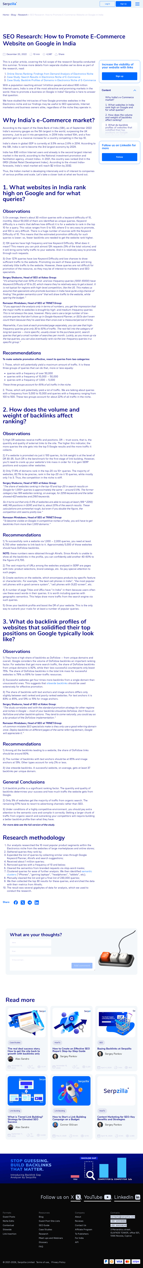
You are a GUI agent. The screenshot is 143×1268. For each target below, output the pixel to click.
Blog (13, 14)
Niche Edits (8, 1221)
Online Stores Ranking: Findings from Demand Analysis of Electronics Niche (50, 73)
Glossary (43, 1242)
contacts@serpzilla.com (122, 1216)
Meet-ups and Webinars (51, 1238)
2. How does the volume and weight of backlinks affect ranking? (118, 117)
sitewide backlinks (57, 683)
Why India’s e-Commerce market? (119, 99)
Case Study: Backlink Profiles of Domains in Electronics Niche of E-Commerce (51, 80)
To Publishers (82, 1233)
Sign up (119, 76)
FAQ (41, 1246)
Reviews (79, 1221)
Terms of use (42, 1262)
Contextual (8, 1225)
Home (6, 14)
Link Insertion (9, 1233)
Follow (119, 157)
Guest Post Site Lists (49, 1221)
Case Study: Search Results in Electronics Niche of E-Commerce (43, 77)
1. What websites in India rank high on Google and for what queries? (119, 107)
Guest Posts (9, 1216)
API (76, 1242)
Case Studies (45, 1229)
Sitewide (7, 1229)
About (78, 1216)
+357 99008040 (118, 1225)
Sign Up (123, 4)
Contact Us (80, 1225)
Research (23, 14)
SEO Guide (44, 1225)
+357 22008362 (118, 1221)
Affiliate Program (83, 1229)
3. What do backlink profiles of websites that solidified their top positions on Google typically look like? (118, 130)
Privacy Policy (58, 1262)
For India (79, 1238)
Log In (107, 4)
